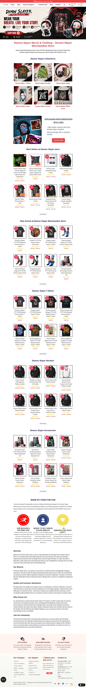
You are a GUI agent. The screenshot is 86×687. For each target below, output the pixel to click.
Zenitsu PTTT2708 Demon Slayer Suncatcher (35, 242)
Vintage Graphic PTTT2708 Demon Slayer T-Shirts (50, 242)
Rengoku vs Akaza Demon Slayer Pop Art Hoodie (35, 382)
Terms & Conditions (19, 663)
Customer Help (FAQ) (34, 674)
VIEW (19, 165)
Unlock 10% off (3, 679)
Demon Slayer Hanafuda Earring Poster (50, 170)
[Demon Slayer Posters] (43, 95)
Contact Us (32, 672)
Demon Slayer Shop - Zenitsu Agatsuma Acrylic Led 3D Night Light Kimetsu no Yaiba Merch (20, 172)
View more (43, 214)
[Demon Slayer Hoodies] (43, 72)
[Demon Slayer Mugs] (63, 72)
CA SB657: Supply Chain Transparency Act (19, 674)
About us (16, 661)
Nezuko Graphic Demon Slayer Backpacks (20, 480)
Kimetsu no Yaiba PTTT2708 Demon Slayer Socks (50, 271)
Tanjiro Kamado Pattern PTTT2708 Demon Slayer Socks (66, 242)
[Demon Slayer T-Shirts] (23, 72)
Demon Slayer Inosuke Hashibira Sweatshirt (66, 201)
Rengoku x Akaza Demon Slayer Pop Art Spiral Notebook (51, 480)
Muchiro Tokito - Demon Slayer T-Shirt (20, 201)
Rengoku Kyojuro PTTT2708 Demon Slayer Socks (35, 271)
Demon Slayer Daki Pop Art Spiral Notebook (66, 480)
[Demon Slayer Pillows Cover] (63, 95)
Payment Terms (33, 665)
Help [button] (83, 684)
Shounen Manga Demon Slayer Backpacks (66, 452)
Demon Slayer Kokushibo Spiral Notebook (35, 480)
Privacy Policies (18, 666)
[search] (64, 4)
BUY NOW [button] (60, 140)
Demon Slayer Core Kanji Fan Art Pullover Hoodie (51, 410)
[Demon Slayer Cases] (23, 95)
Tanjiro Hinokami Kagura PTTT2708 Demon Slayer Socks (20, 271)
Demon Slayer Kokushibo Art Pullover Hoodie (20, 382)
